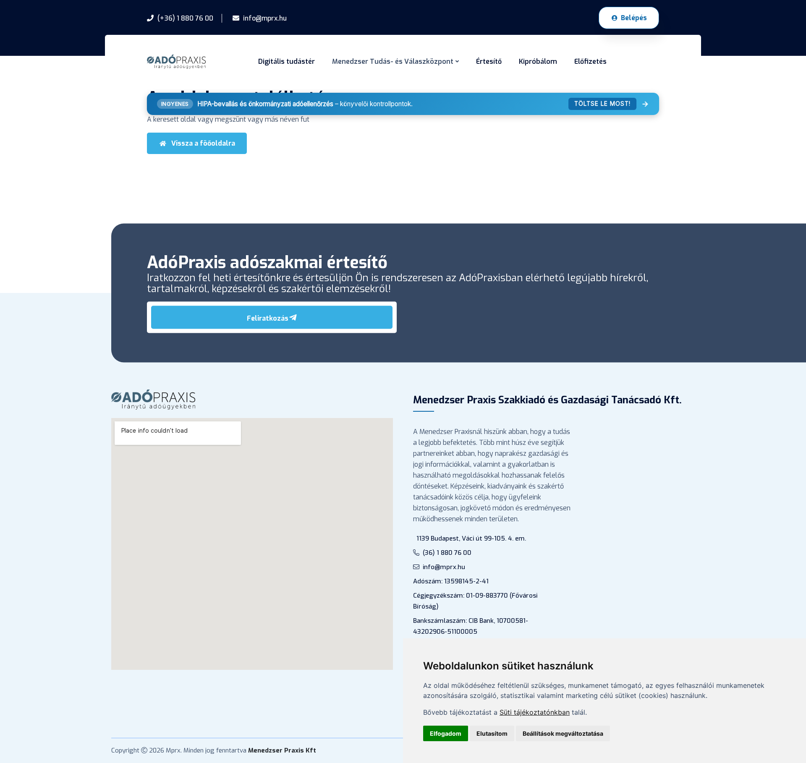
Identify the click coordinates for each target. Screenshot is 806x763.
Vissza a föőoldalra (203, 143)
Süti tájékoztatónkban (535, 712)
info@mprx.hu (444, 567)
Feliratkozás (267, 318)
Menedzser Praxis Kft (282, 750)
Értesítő (489, 61)
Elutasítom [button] (492, 733)
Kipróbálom (538, 61)
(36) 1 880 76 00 (447, 553)
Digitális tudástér (286, 61)
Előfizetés (590, 61)
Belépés (634, 17)
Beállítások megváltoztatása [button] (563, 733)
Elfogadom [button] (445, 733)
